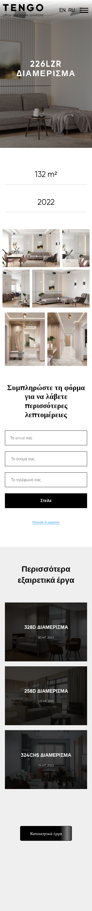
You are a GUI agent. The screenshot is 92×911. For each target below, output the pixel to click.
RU (71, 10)
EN (62, 10)
